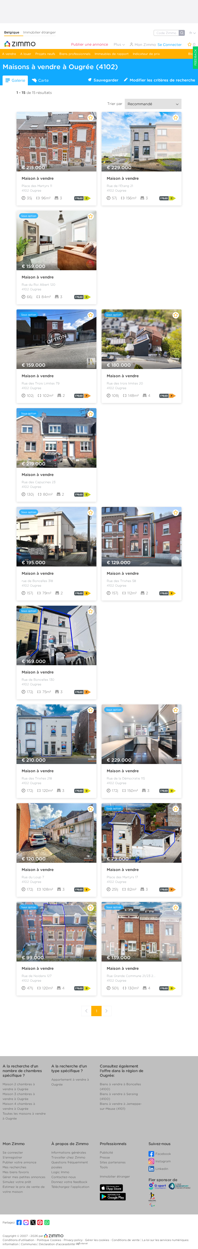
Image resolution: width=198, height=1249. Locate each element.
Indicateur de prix (146, 54)
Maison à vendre (38, 178)
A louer (25, 54)
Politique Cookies (49, 1240)
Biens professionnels (74, 54)
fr (191, 33)
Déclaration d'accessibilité (57, 1244)
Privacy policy (73, 1240)
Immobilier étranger (39, 32)
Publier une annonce (89, 44)
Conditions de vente (126, 1240)
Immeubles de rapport (112, 54)
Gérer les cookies (97, 1240)
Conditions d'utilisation (19, 1240)
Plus (118, 44)
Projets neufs (45, 54)
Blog (191, 54)
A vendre (9, 54)
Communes (29, 1244)
